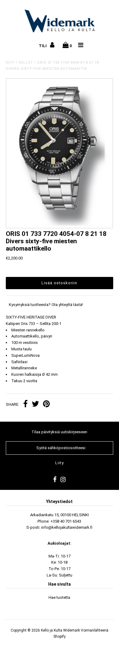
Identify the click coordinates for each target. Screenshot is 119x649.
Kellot (26, 63)
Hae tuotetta (59, 597)
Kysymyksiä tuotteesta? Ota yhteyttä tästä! (46, 304)
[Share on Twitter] (35, 404)
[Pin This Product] (46, 404)
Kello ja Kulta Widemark (60, 630)
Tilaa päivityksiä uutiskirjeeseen (59, 432)
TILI (43, 45)
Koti (10, 63)
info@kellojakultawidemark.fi (66, 527)
